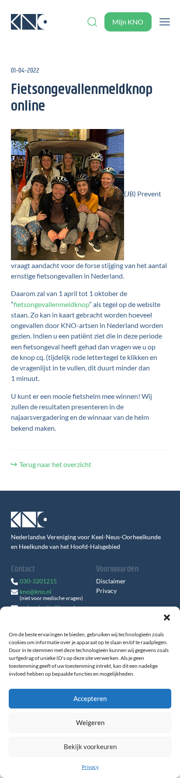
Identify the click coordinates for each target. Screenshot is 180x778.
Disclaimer (111, 581)
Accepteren (90, 698)
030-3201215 (38, 581)
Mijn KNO (127, 21)
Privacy (90, 767)
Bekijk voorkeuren (90, 746)
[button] (167, 617)
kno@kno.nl (36, 591)
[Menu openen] (164, 21)
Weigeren (90, 722)
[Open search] (92, 22)
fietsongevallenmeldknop (51, 304)
